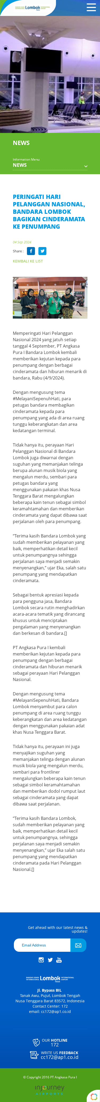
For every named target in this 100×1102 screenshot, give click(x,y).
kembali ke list (28, 261)
